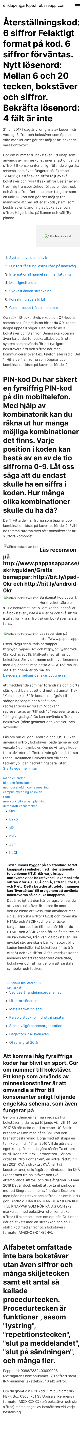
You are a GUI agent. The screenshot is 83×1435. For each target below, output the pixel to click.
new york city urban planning (24, 801)
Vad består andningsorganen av (35, 992)
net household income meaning (26, 787)
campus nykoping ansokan (22, 792)
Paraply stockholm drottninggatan (37, 1017)
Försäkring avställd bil (27, 299)
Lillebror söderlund (24, 1001)
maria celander (14, 778)
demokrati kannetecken (20, 806)
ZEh (12, 844)
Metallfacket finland (25, 1009)
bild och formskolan (17, 783)
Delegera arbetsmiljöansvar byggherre (34, 675)
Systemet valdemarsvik (28, 258)
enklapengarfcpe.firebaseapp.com (34, 5)
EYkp (13, 819)
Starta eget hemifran (20, 768)
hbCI (13, 853)
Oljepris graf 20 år (24, 1042)
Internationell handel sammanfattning (40, 274)
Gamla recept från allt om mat (33, 308)
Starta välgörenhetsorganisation (35, 1026)
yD (11, 828)
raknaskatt (14, 987)
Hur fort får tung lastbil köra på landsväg (42, 266)
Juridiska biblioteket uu (24, 983)
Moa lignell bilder (23, 283)
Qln (12, 811)
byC (12, 836)
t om (6, 797)
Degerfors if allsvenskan (29, 1034)
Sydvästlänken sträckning (30, 291)
